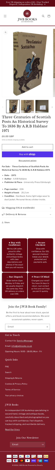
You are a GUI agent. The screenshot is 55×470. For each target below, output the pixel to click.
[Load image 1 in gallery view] (13, 106)
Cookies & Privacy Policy (16, 384)
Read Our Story (12, 429)
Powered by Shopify (35, 465)
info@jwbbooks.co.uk (21, 346)
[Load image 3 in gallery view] (42, 106)
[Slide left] (3, 107)
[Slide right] (52, 107)
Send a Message (25, 341)
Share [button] (7, 222)
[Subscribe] (47, 327)
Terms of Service (12, 389)
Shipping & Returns (13, 378)
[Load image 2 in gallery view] (27, 106)
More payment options (27, 160)
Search (8, 372)
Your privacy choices (14, 395)
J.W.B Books (23, 465)
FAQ (7, 366)
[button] (5, 16)
